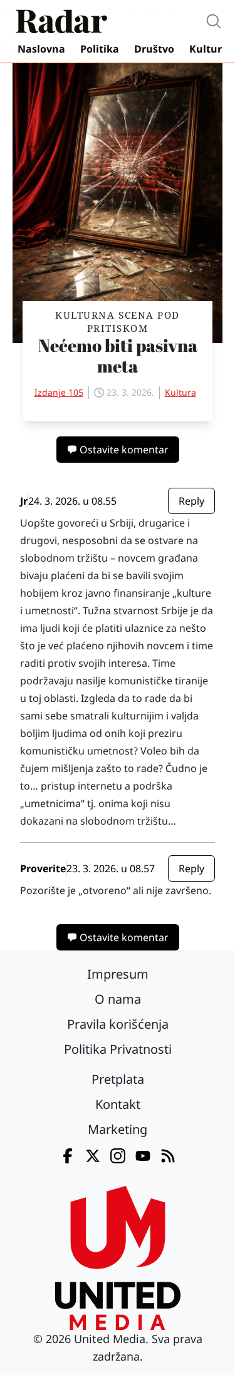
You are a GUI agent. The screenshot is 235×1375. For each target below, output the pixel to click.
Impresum (118, 974)
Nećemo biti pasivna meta (117, 355)
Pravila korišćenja (118, 1024)
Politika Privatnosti (118, 1049)
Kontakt (117, 1104)
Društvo (154, 49)
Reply (191, 501)
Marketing (117, 1129)
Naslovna (41, 49)
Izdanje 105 (58, 392)
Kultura (208, 49)
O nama (118, 999)
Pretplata (117, 1079)
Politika (99, 49)
